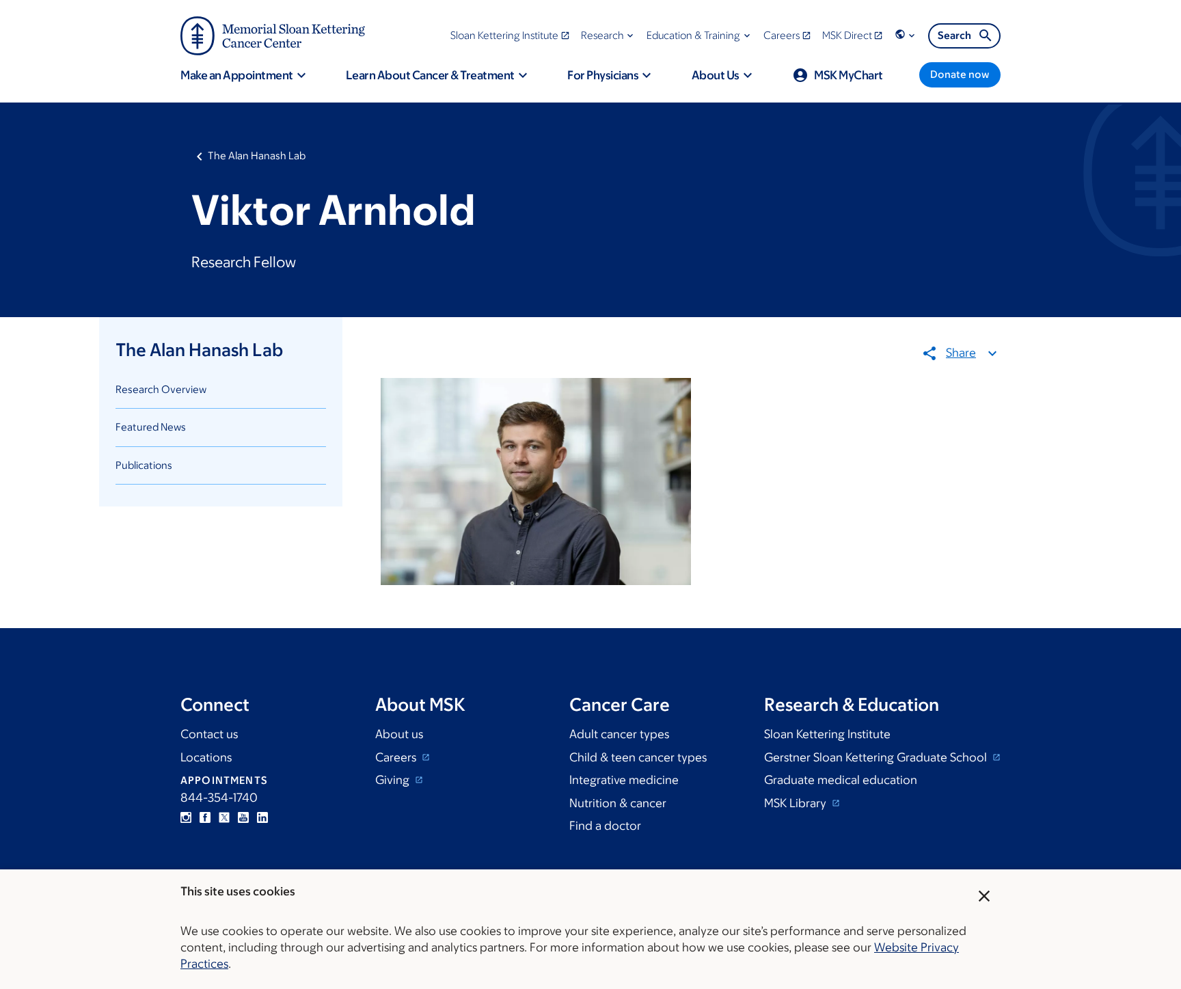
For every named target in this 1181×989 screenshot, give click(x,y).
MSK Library (796, 803)
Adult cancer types (619, 734)
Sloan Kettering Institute (827, 734)
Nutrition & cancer (617, 803)
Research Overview (161, 389)
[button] (608, 35)
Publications (144, 465)
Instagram (185, 817)
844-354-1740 (219, 797)
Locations (206, 757)
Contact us (209, 734)
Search (954, 35)
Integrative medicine (624, 780)
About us (399, 734)
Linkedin (262, 817)
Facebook (205, 817)
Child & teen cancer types (638, 757)
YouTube (243, 817)
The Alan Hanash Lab (257, 155)
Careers (397, 757)
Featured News (151, 427)
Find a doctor (605, 825)
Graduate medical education (840, 780)
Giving (393, 780)
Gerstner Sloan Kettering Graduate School (877, 757)
